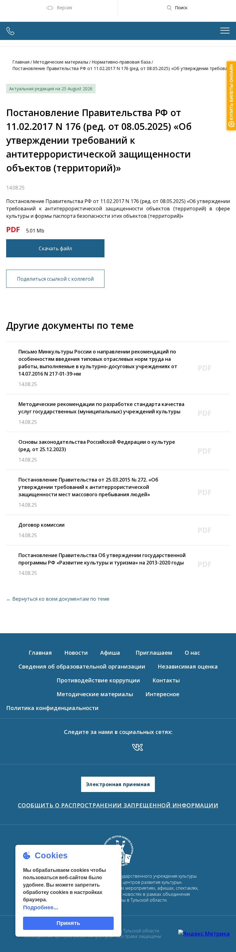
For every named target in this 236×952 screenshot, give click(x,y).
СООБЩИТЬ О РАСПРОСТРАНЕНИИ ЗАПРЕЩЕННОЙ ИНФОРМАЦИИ (118, 805)
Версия (64, 7)
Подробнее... (40, 907)
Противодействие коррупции (98, 680)
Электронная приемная (118, 784)
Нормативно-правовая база (121, 62)
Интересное (162, 694)
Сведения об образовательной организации (81, 666)
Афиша (110, 652)
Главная (21, 62)
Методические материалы (60, 62)
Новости (76, 652)
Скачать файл (55, 248)
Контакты (166, 680)
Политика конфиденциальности (52, 708)
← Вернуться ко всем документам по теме (57, 598)
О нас (192, 652)
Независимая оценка (188, 666)
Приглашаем (154, 652)
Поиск (181, 7)
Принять (68, 923)
